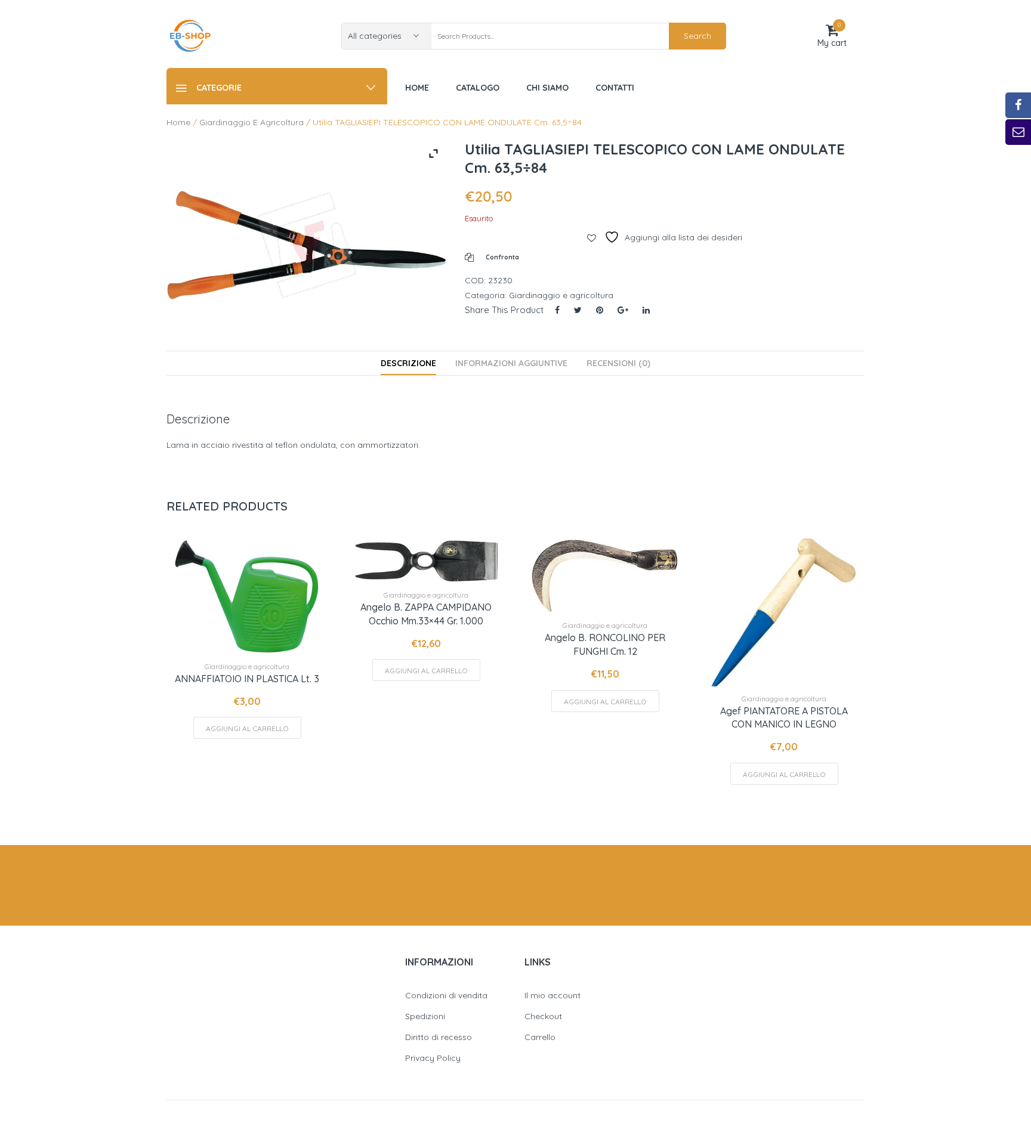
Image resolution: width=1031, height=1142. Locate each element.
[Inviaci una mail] (1018, 132)
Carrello (539, 1037)
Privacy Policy (433, 1058)
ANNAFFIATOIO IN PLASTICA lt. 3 (247, 679)
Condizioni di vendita (446, 995)
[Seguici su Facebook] (1018, 105)
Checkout (543, 1016)
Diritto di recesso (438, 1037)
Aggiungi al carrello (247, 728)
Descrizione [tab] (408, 363)
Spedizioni (425, 1016)
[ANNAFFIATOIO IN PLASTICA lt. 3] (247, 596)
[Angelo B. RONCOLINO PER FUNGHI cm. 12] (605, 576)
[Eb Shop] (190, 35)
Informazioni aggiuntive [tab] (511, 363)
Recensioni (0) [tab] (618, 363)
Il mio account (552, 995)
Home (178, 122)
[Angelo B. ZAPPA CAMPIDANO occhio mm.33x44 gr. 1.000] (426, 560)
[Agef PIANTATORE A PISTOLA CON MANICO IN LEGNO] (784, 612)
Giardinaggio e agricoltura (251, 122)
